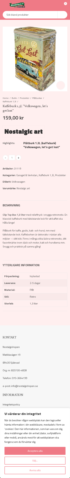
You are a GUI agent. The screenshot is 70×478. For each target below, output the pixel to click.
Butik (14, 98)
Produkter (24, 98)
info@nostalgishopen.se (24, 386)
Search (62, 15)
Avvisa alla (35, 470)
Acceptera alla (35, 451)
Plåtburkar (37, 98)
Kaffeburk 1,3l (9, 101)
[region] (35, 443)
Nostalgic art (23, 131)
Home (6, 98)
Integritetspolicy (11, 404)
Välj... (35, 460)
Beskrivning (11, 205)
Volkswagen (18, 181)
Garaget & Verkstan (26, 175)
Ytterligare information (21, 265)
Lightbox (61, 85)
